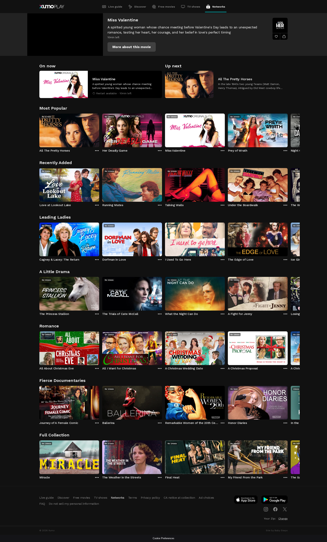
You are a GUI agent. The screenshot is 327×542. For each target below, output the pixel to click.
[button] (131, 47)
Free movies (166, 6)
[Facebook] (275, 509)
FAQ (42, 503)
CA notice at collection (179, 497)
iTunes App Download (246, 500)
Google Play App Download (275, 500)
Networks (218, 6)
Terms (132, 497)
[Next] (287, 129)
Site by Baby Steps (277, 530)
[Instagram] (266, 509)
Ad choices (206, 497)
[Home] (51, 6)
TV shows (193, 6)
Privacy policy (150, 497)
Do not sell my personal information (74, 503)
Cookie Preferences (163, 538)
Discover (140, 6)
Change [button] (283, 518)
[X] (285, 509)
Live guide (115, 6)
